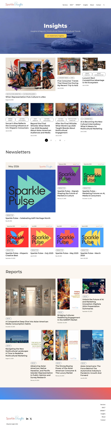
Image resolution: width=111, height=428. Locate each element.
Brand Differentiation (99, 74)
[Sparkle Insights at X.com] (31, 419)
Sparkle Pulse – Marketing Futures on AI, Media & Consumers (93, 193)
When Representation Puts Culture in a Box (26, 97)
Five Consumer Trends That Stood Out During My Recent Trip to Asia (67, 83)
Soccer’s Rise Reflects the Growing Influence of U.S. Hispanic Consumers (17, 125)
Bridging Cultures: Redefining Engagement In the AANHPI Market (68, 317)
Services (65, 5)
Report (9, 318)
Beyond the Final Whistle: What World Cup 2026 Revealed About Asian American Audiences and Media (41, 128)
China (72, 77)
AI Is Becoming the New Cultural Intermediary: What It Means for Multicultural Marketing (91, 125)
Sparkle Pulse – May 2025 (67, 253)
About (92, 5)
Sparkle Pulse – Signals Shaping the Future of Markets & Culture (68, 193)
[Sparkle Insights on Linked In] (27, 419)
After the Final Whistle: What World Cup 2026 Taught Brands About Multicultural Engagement (66, 128)
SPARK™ (78, 5)
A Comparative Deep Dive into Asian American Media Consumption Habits (27, 322)
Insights (85, 5)
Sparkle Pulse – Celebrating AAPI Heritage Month (28, 218)
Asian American (35, 119)
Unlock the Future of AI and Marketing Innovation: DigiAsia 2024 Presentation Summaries (93, 304)
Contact (98, 5)
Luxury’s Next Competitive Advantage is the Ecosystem (93, 80)
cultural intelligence (29, 94)
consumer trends (63, 77)
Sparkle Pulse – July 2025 (42, 253)
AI (81, 118)
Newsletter (10, 215)
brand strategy (87, 74)
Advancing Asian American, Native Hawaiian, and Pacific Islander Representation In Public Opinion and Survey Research (42, 372)
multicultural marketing (14, 94)
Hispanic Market (10, 119)
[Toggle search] (103, 5)
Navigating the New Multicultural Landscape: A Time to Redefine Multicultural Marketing (17, 352)
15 (60, 140)
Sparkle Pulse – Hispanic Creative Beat (17, 254)
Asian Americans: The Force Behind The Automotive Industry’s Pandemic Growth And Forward (90, 370)
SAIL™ (71, 5)
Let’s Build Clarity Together (55, 36)
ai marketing (88, 118)
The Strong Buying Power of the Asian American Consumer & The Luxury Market (66, 369)
